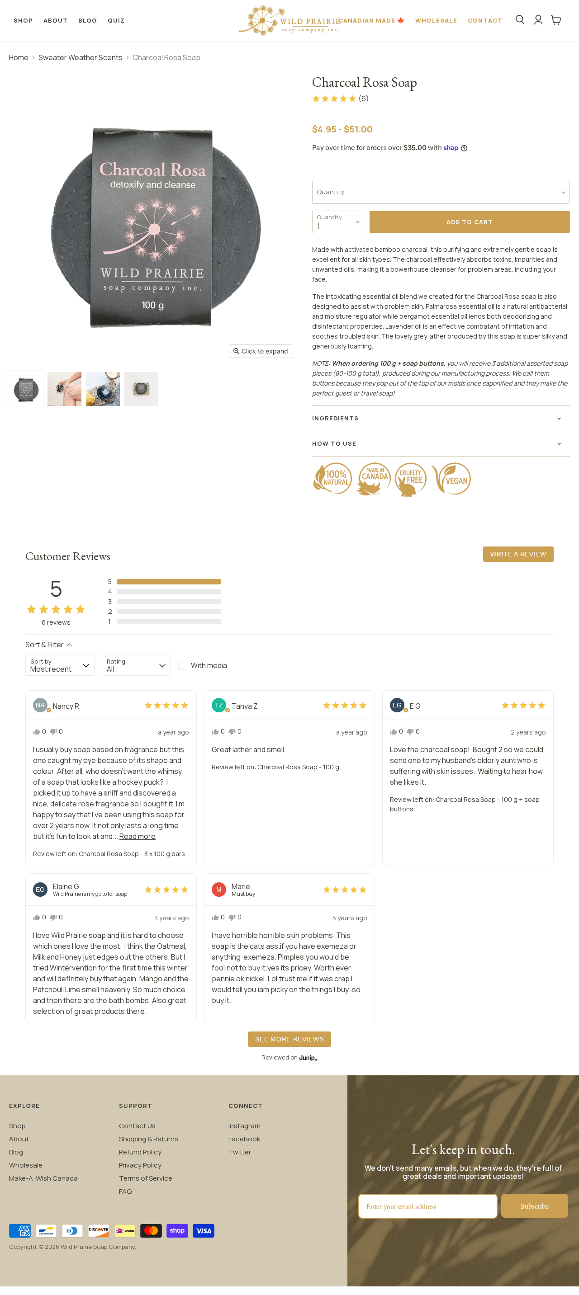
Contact (485, 20)
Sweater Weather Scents (80, 57)
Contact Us (137, 1125)
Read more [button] (137, 836)
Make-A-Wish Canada (43, 1178)
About (55, 20)
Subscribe (535, 1205)
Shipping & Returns (148, 1139)
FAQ (125, 1191)
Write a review (518, 554)
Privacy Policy (140, 1165)
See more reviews (289, 1039)
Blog (87, 20)
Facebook (244, 1139)
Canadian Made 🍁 (371, 20)
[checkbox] (212, 665)
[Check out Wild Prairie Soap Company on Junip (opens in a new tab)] (308, 1058)
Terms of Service (145, 1178)
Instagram (244, 1125)
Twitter (239, 1152)
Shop (23, 20)
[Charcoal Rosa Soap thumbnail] (26, 389)
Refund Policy (140, 1152)
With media (209, 665)
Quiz (116, 20)
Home (18, 57)
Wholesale (436, 20)
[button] (340, 98)
